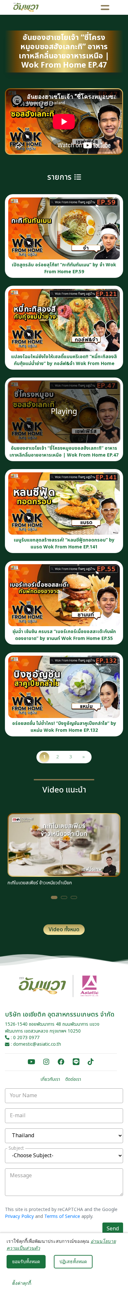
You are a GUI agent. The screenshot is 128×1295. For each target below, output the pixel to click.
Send (113, 1229)
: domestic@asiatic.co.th (35, 1044)
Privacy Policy (19, 1216)
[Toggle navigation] (105, 7)
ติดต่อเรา (73, 1079)
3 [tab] (74, 897)
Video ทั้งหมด (64, 930)
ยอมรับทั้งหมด (26, 1261)
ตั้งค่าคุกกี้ (21, 1283)
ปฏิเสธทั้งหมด (73, 1261)
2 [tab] (64, 897)
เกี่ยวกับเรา (50, 1079)
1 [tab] (54, 897)
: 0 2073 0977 (24, 1038)
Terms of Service (62, 1216)
